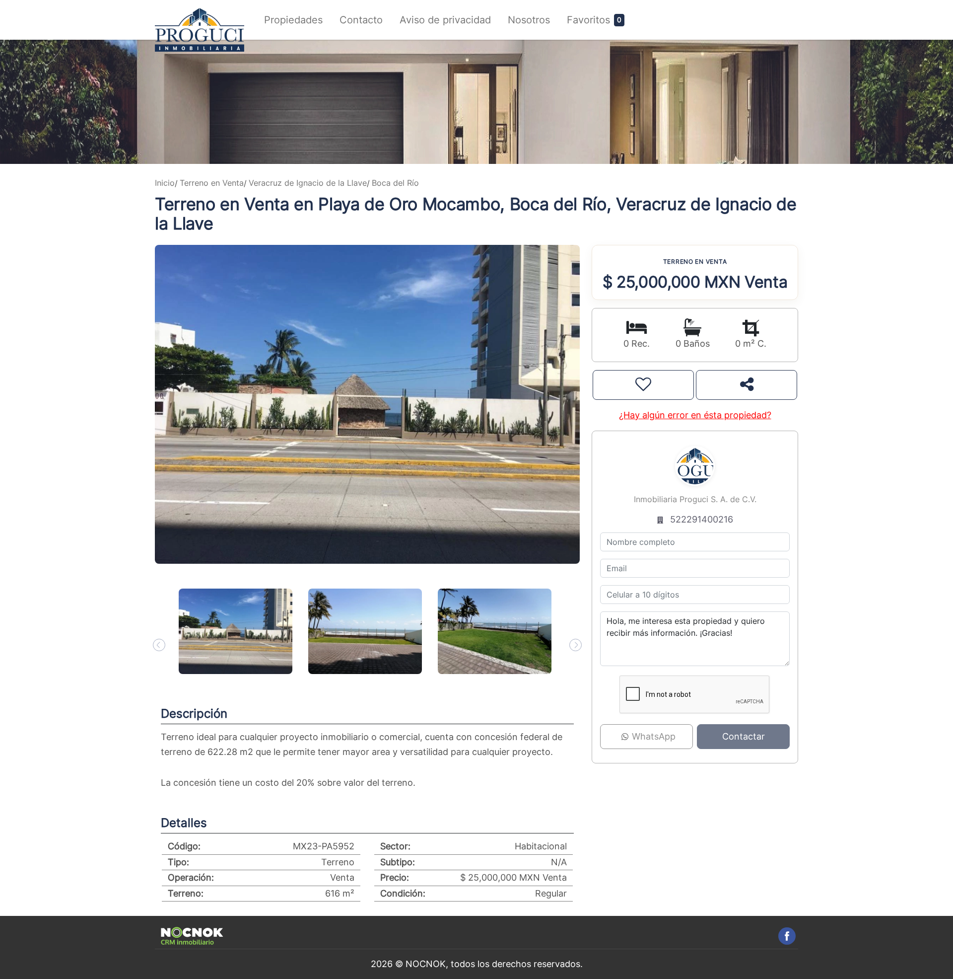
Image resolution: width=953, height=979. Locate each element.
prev (159, 645)
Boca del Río (395, 183)
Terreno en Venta (212, 183)
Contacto (361, 20)
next (575, 645)
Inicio (165, 183)
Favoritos (588, 20)
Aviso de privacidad (445, 20)
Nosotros (529, 20)
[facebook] (787, 936)
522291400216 (701, 519)
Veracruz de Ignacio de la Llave (308, 183)
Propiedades (293, 20)
